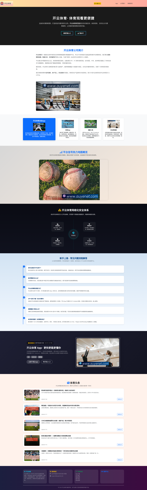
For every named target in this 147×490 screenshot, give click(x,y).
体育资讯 (130, 3)
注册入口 (98, 3)
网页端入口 (68, 33)
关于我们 (78, 475)
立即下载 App (33, 362)
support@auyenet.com (57, 476)
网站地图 (78, 480)
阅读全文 (120, 399)
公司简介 (122, 3)
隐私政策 (78, 477)
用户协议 (78, 478)
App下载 (78, 473)
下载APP (81, 33)
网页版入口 (47, 362)
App (117, 3)
